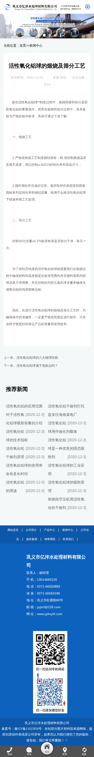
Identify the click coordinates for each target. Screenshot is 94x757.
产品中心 (49, 530)
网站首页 (13, 530)
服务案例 (31, 539)
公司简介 (31, 530)
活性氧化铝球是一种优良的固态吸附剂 (66, 448)
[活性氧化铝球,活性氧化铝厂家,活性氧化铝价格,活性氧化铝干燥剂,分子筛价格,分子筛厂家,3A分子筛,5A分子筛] (42, 7)
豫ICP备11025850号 (28, 728)
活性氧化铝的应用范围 (24, 406)
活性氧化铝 (26, 102)
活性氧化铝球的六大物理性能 (37, 357)
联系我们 (68, 539)
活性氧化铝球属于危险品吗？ (37, 365)
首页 (23, 45)
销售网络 (49, 539)
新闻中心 (36, 45)
